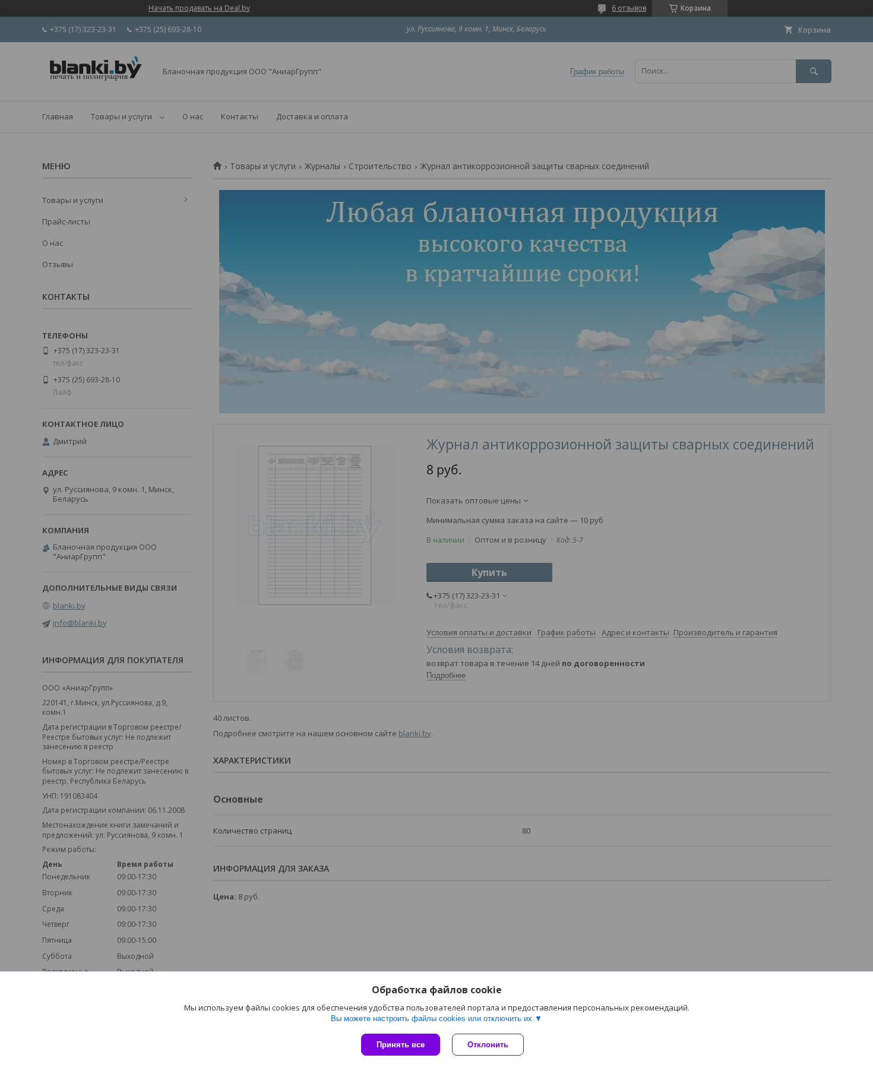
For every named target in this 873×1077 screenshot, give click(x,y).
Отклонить (487, 1044)
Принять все (401, 1044)
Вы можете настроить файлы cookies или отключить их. (432, 1018)
